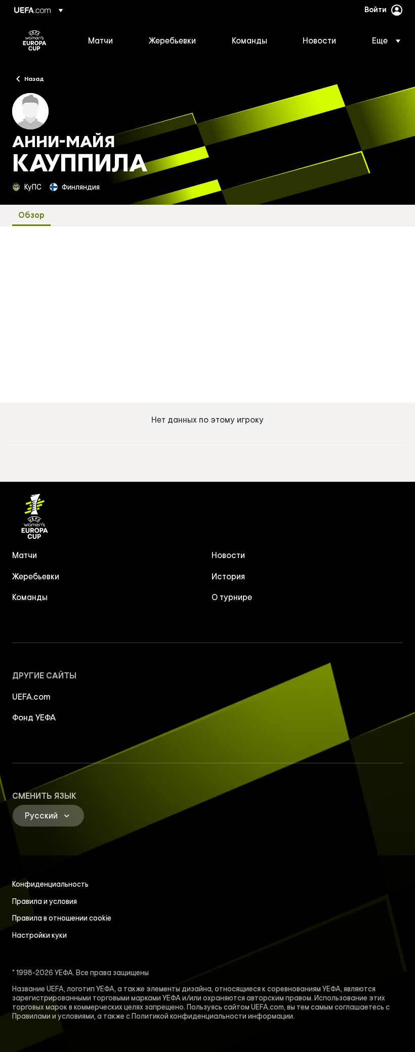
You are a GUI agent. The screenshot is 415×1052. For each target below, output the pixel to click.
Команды (30, 597)
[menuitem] (105, 40)
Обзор (31, 215)
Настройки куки (39, 935)
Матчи (24, 555)
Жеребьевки (35, 576)
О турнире (232, 597)
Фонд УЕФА (34, 717)
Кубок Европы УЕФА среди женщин (34, 40)
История (228, 576)
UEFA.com (31, 696)
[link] (100, 40)
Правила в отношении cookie (61, 918)
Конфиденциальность (50, 884)
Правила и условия (44, 901)
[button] (383, 40)
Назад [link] (34, 78)
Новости (228, 555)
